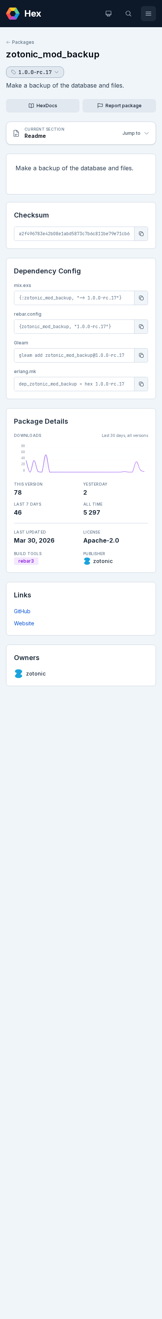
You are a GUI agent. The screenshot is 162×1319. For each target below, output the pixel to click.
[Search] (128, 13)
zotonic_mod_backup (52, 54)
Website (24, 623)
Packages (23, 42)
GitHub (22, 611)
